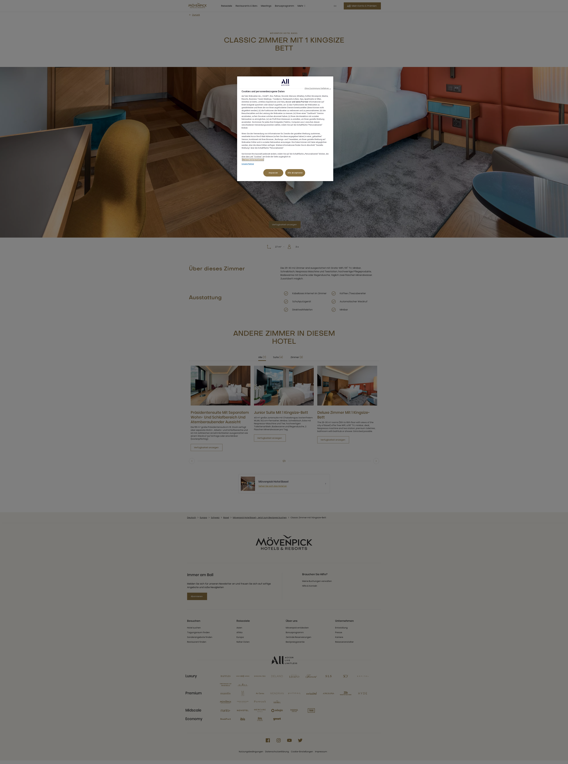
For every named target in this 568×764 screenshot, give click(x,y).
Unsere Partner (248, 164)
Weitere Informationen (253, 159)
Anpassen (273, 173)
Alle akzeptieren (295, 173)
